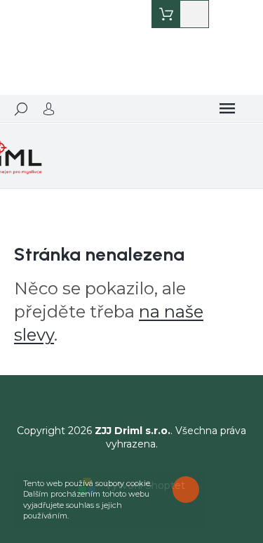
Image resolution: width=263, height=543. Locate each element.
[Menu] (227, 108)
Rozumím (189, 489)
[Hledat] (21, 109)
